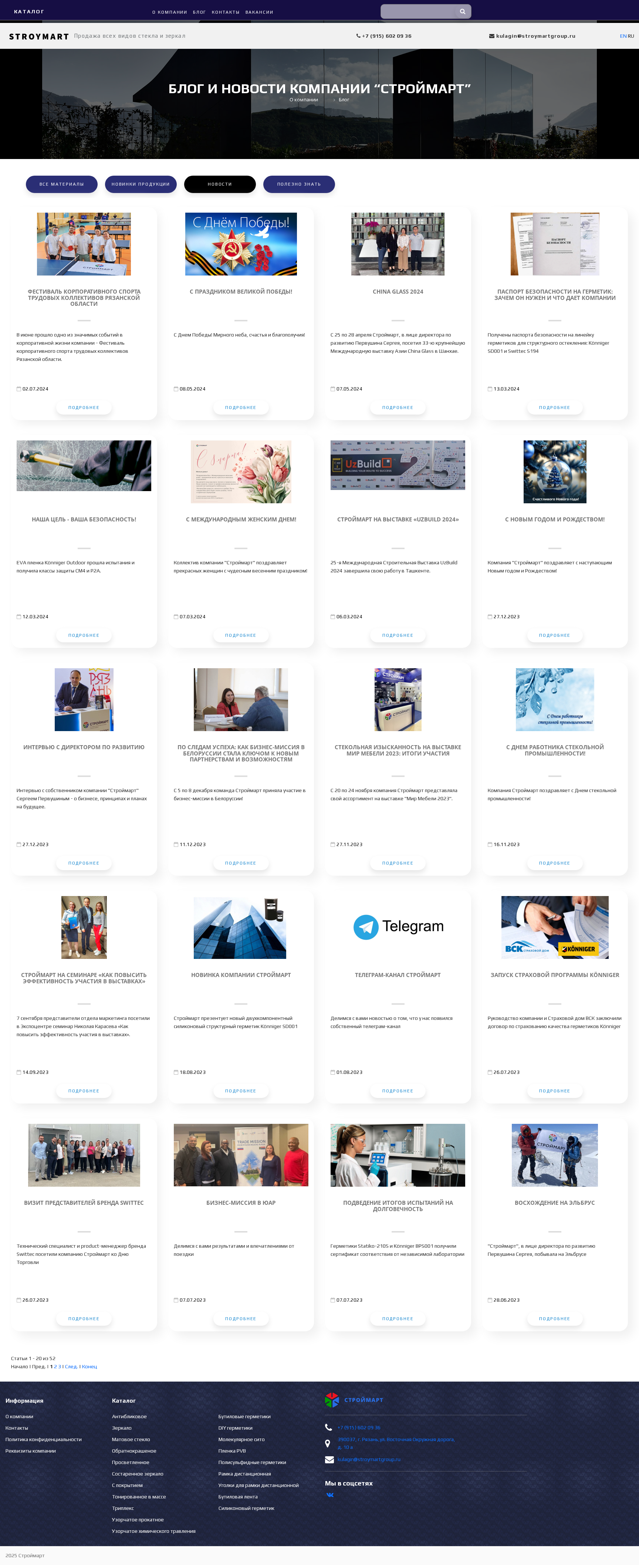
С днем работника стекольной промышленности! (555, 750)
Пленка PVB (232, 1451)
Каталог (29, 11)
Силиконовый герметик (246, 1508)
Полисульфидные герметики (252, 1462)
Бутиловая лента (238, 1497)
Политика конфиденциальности (44, 1439)
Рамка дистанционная (245, 1474)
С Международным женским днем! (241, 519)
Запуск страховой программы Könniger (555, 975)
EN (623, 36)
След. (71, 1366)
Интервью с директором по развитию (84, 747)
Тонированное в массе (139, 1497)
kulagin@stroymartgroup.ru (369, 1459)
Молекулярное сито (242, 1439)
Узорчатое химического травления (154, 1531)
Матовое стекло (131, 1439)
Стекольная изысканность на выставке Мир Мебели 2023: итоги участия (398, 750)
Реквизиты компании (31, 1451)
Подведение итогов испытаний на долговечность (398, 1206)
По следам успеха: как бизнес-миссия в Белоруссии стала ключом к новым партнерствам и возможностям (241, 753)
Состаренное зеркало (137, 1474)
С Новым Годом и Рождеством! (555, 519)
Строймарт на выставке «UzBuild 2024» (398, 519)
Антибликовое (129, 1416)
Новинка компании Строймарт (241, 975)
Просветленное (130, 1462)
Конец (89, 1366)
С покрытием (127, 1485)
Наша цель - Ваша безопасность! (84, 519)
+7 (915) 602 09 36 (359, 1427)
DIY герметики (236, 1428)
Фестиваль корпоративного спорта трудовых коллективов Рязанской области (84, 297)
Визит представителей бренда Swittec (84, 1203)
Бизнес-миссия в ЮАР (240, 1203)
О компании (19, 1416)
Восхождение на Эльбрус (555, 1203)
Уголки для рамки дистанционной (259, 1485)
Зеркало (122, 1428)
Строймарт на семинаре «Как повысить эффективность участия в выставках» (84, 978)
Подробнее (84, 407)
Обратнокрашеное (134, 1451)
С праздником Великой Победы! (241, 291)
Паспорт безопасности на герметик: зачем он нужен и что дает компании (555, 294)
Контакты (17, 1428)
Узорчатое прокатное (138, 1519)
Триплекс (123, 1508)
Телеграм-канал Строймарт (398, 975)
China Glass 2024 (398, 291)
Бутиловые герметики (245, 1416)
